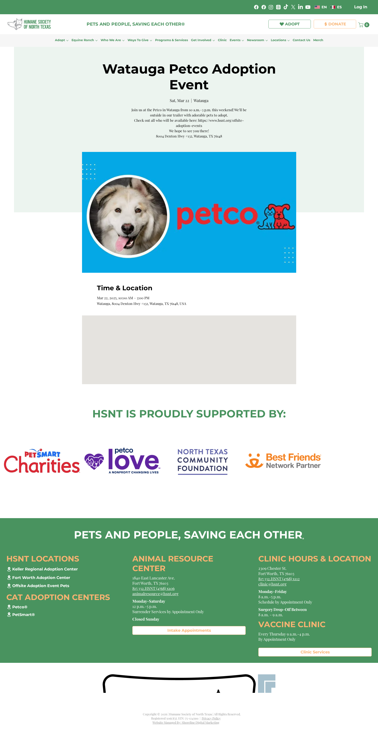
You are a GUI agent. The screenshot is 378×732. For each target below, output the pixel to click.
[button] (250, 16)
